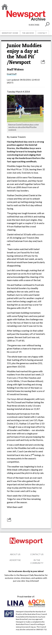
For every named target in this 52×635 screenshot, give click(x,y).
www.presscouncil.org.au (26, 627)
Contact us (36, 554)
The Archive (28, 33)
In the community (36, 561)
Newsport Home (10, 33)
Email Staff (11, 74)
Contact (42, 33)
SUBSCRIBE (34, 25)
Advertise (15, 560)
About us (15, 554)
